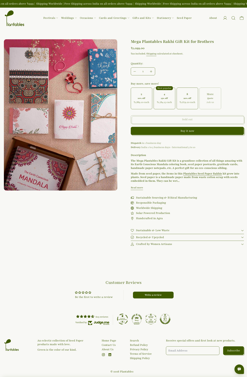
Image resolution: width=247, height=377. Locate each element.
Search (134, 340)
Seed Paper (184, 18)
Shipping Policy (140, 358)
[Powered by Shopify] (225, 18)
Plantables (126, 371)
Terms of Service (141, 354)
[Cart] (241, 18)
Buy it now (187, 131)
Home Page (109, 340)
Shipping (151, 53)
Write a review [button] (153, 295)
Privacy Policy (139, 349)
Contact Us (109, 345)
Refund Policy (139, 345)
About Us (108, 349)
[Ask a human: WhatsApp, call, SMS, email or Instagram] (239, 369)
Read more (137, 187)
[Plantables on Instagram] (103, 354)
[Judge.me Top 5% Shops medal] (165, 319)
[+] (151, 71)
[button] (233, 18)
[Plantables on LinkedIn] (109, 354)
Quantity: (137, 63)
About (213, 18)
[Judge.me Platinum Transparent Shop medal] (122, 319)
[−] (135, 71)
